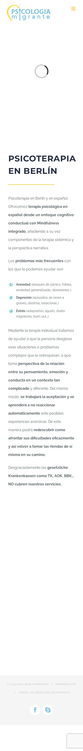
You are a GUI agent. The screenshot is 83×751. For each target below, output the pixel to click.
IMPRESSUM (40, 684)
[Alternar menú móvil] (73, 8)
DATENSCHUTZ (66, 684)
